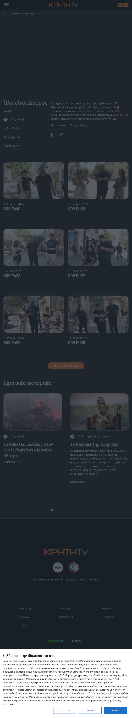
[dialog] (66, 683)
